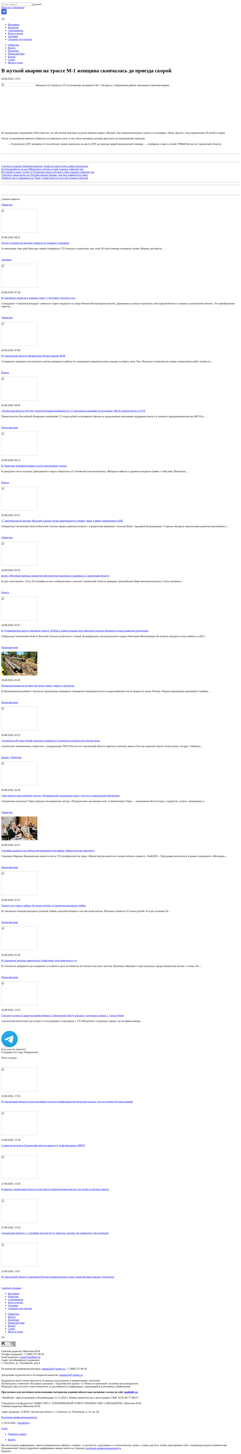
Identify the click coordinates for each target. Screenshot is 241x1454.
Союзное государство (20, 39)
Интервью (13, 24)
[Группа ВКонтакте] (4, 13)
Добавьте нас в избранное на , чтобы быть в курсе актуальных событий (44, 178)
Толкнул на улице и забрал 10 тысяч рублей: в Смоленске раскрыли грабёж (43, 905)
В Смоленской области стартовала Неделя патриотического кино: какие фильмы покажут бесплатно (57, 1276)
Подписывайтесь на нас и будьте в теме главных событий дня (42, 169)
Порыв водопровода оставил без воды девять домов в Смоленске (37, 685)
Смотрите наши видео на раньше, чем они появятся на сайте (44, 175)
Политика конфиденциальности (19, 1417)
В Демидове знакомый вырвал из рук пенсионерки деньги (34, 465)
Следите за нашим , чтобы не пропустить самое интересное (44, 166)
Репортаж (13, 27)
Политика (13, 50)
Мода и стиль (15, 62)
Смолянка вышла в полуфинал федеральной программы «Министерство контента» (48, 850)
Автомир (13, 36)
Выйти (12, 1439)
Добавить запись (17, 1434)
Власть (12, 47)
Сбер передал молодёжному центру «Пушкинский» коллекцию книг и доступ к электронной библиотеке (60, 795)
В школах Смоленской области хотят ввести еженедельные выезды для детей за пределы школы (55, 1189)
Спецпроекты (15, 30)
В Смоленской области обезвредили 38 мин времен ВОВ (33, 355)
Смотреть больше (11, 1288)
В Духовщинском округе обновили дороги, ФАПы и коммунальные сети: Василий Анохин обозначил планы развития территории (74, 630)
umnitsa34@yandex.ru (53, 1368)
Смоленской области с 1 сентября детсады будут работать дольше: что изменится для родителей (55, 1233)
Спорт (11, 59)
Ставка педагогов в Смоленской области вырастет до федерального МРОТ (43, 1145)
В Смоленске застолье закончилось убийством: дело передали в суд (39, 960)
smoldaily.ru (131, 1392)
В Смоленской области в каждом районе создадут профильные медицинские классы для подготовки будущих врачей (67, 1101)
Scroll (4, 1428)
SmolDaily (23, 1423)
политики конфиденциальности (103, 1448)
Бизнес (12, 56)
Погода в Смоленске (12, 7)
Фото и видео (15, 33)
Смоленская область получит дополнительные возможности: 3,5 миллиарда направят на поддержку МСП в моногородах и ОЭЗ (73, 410)
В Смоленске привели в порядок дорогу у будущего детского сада (38, 298)
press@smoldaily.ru (30, 1357)
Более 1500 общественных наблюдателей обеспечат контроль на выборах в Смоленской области (55, 575)
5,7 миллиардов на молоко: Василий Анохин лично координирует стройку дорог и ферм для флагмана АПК (62, 520)
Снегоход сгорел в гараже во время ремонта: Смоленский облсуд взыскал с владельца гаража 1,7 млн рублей (62, 1015)
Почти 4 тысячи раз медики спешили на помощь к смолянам (35, 243)
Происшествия (16, 53)
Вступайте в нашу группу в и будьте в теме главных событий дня (47, 172)
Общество (13, 44)
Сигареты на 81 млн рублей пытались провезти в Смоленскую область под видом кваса (50, 740)
